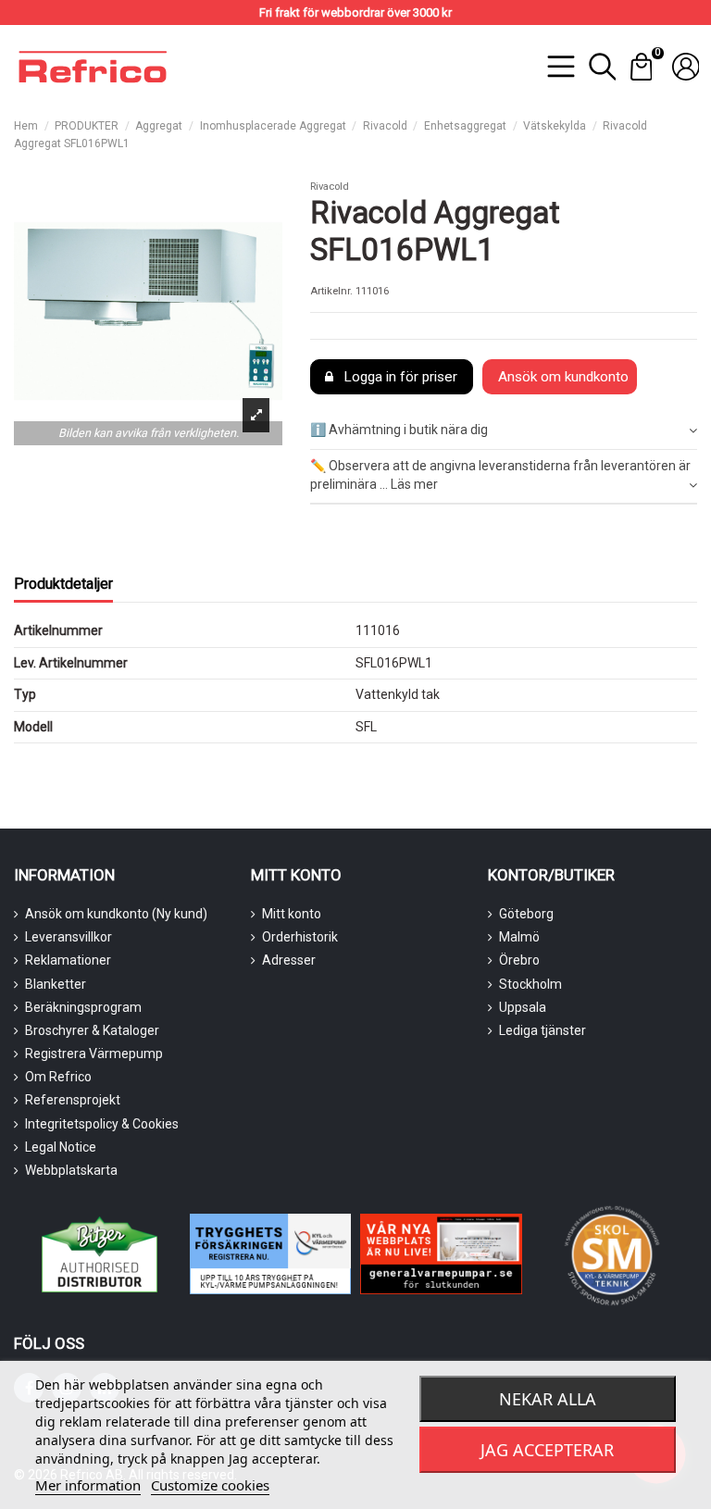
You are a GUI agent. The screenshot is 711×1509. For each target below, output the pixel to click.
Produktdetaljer (63, 583)
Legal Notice (60, 1147)
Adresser (289, 960)
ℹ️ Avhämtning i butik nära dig (399, 429)
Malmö (519, 936)
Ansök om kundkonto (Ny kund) (116, 913)
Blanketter (55, 984)
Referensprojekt (72, 1099)
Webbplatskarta (71, 1170)
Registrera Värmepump (94, 1053)
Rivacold (329, 187)
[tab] (503, 432)
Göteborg (526, 913)
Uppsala (522, 1007)
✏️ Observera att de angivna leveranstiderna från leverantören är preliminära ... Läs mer (500, 475)
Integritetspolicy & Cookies (102, 1123)
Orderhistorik (300, 936)
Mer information (88, 1485)
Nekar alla (547, 1399)
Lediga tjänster (542, 1030)
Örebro (519, 960)
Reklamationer (68, 960)
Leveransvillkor (68, 936)
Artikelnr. (331, 291)
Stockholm (530, 984)
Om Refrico (58, 1076)
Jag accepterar (547, 1450)
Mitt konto (291, 913)
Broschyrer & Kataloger (92, 1030)
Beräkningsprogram (83, 1007)
